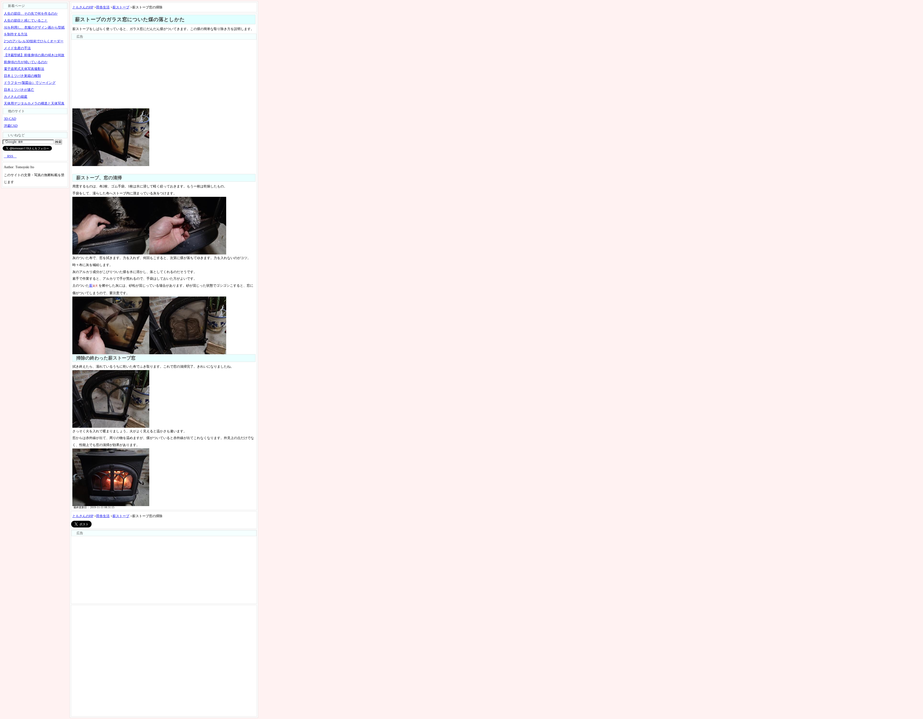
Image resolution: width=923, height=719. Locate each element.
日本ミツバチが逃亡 (19, 90)
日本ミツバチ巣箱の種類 (22, 76)
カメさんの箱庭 (15, 97)
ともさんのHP (82, 7)
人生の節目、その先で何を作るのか (31, 13)
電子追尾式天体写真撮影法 (24, 69)
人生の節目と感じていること (26, 20)
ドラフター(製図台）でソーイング (30, 83)
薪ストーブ (120, 7)
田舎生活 (103, 7)
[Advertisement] (164, 73)
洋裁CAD (11, 126)
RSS (10, 156)
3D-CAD (10, 119)
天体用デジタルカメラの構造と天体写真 (34, 103)
